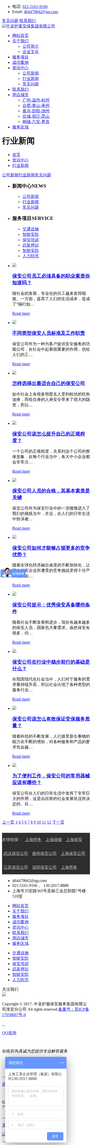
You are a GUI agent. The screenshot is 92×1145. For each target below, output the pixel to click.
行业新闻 (30, 78)
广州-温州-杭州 (36, 100)
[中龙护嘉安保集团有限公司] (28, 26)
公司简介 (30, 46)
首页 (16, 155)
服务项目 (20, 57)
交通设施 (20, 953)
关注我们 (10, 989)
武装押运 (20, 969)
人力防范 (20, 980)
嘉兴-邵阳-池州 (36, 111)
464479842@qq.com (41, 11)
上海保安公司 (73, 853)
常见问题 (10, 20)
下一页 (58, 822)
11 (44, 822)
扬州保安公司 (44, 853)
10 (39, 822)
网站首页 (20, 35)
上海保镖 (53, 839)
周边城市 (20, 95)
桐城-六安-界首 (36, 121)
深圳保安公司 (44, 867)
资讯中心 (20, 68)
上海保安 (74, 839)
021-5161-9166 (35, 6)
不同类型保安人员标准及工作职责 (48, 333)
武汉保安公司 (16, 853)
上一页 (8, 822)
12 (49, 822)
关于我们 (20, 41)
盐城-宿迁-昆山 (36, 116)
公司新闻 (30, 73)
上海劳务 (33, 839)
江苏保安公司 (16, 867)
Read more (21, 313)
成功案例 (20, 62)
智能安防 (20, 958)
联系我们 (27, 20)
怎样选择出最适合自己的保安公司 (48, 383)
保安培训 (20, 963)
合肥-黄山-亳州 (36, 105)
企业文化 (30, 51)
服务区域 (20, 127)
